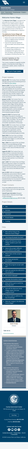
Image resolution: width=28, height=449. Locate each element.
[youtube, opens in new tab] (12, 429)
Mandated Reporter (11, 382)
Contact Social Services (10, 340)
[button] (24, 2)
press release (12, 83)
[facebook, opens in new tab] (9, 430)
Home (2, 12)
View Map (15, 415)
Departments (8, 12)
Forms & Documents (8, 333)
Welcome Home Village (7, 14)
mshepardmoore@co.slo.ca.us (10, 198)
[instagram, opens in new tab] (19, 430)
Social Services (6, 8)
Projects (23, 12)
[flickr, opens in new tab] (16, 430)
